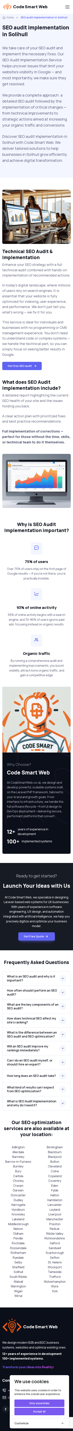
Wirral (18, 1296)
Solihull (18, 1272)
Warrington (18, 1286)
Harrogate (18, 1205)
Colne (55, 1171)
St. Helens (55, 1262)
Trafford (54, 1277)
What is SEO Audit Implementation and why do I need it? (31, 1103)
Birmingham (55, 1147)
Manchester (54, 1219)
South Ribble (18, 1277)
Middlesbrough (18, 1224)
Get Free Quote (34, 936)
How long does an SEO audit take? (31, 1076)
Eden (54, 1186)
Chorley (18, 1181)
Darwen (18, 1190)
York (55, 1291)
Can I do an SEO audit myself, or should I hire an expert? (29, 1062)
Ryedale (18, 1258)
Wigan (18, 1291)
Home (10, 17)
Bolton (54, 1162)
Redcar (55, 1229)
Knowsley (18, 1214)
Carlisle (18, 1176)
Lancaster (55, 1205)
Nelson (18, 1229)
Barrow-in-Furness (18, 1162)
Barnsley (18, 1157)
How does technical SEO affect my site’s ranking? (31, 1020)
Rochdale (18, 1243)
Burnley (18, 1166)
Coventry (54, 1181)
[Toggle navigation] (67, 7)
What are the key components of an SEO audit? (33, 1006)
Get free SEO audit (20, 366)
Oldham (18, 1234)
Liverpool (54, 1214)
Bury (18, 1171)
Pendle (18, 1238)
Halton (54, 1195)
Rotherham (18, 1253)
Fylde (54, 1190)
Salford (55, 1243)
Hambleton (54, 1200)
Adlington (18, 1147)
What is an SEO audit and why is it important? (31, 978)
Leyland (55, 1210)
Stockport (55, 1267)
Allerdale (18, 1152)
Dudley (18, 1200)
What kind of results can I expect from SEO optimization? (30, 1089)
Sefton (55, 1258)
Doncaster (18, 1195)
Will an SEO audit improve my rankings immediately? (27, 1048)
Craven (18, 1186)
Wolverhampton (55, 1282)
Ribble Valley (54, 1234)
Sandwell (55, 1248)
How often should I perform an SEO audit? (32, 992)
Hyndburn (18, 1210)
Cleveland (55, 1166)
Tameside (55, 1272)
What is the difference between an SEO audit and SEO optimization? (32, 1034)
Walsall (18, 1282)
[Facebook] (5, 1409)
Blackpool (55, 1157)
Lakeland (18, 1219)
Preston (54, 1224)
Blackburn (55, 1152)
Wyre (54, 1286)
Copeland (55, 1176)
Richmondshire (55, 1238)
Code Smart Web (30, 7)
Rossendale (18, 1248)
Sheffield (18, 1267)
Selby (18, 1262)
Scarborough (55, 1253)
